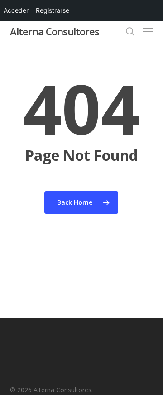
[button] (148, 31)
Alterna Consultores (54, 31)
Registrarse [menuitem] (52, 10)
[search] (130, 31)
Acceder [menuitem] (16, 10)
